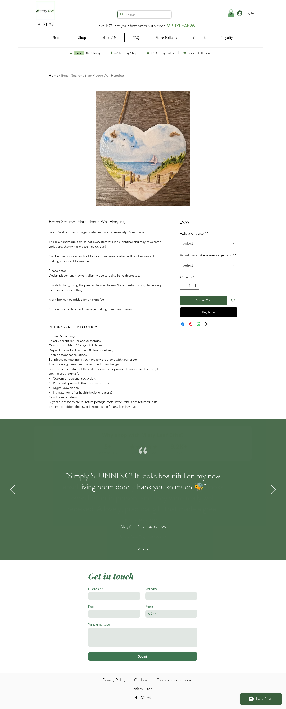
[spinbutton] (189, 286)
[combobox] (208, 243)
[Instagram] (45, 24)
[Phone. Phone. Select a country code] (152, 613)
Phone (149, 606)
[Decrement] (183, 286)
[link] (231, 13)
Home (53, 75)
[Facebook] (39, 24)
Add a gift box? (194, 233)
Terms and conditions (174, 680)
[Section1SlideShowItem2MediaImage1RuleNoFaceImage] (143, 549)
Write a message (99, 624)
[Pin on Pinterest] (190, 324)
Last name (151, 589)
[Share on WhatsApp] (198, 324)
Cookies (140, 680)
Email (93, 606)
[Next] (273, 489)
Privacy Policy (114, 680)
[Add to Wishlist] (233, 300)
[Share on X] (206, 324)
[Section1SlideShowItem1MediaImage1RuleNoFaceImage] (139, 549)
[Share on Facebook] (182, 324)
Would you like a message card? (208, 255)
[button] (82, 37)
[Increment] (196, 286)
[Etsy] (51, 24)
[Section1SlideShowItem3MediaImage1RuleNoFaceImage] (147, 549)
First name (96, 589)
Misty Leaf (142, 689)
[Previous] (12, 489)
